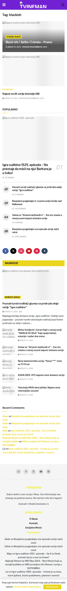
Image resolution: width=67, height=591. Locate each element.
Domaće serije (12, 297)
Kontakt (33, 523)
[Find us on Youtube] (29, 251)
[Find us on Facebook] (5, 251)
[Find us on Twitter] (13, 251)
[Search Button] (63, 5)
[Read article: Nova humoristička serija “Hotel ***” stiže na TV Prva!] (8, 364)
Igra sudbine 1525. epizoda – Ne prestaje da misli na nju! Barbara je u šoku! (27, 169)
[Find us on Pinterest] (37, 251)
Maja (4, 430)
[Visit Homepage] (33, 5)
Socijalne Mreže (33, 527)
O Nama (33, 519)
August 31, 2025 (11, 312)
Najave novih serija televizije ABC (21, 93)
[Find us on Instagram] (21, 251)
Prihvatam (52, 587)
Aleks (5, 416)
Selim (5, 423)
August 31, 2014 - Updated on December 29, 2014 (27, 47)
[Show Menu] (4, 5)
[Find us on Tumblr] (44, 251)
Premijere (7, 90)
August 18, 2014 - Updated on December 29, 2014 (24, 98)
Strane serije (14, 37)
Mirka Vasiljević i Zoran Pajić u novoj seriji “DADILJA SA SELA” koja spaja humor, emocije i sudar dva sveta (40, 333)
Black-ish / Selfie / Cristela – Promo (29, 42)
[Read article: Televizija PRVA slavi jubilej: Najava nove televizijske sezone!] (8, 390)
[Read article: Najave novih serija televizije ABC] (33, 70)
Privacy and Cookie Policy (27, 587)
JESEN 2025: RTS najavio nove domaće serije (41, 375)
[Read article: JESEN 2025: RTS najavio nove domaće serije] (8, 378)
